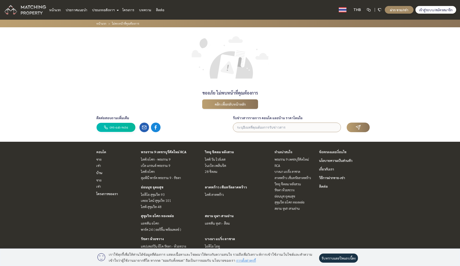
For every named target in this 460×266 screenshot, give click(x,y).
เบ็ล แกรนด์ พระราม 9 (155, 165)
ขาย (99, 159)
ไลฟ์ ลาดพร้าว (214, 194)
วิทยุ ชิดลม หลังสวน (219, 152)
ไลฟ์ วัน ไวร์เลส (215, 159)
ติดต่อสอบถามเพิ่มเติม (112, 118)
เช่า (98, 165)
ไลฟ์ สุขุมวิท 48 (151, 206)
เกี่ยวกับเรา (326, 169)
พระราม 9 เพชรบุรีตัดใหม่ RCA (163, 152)
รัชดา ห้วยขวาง (152, 239)
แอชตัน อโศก (150, 223)
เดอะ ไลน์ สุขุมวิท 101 (156, 200)
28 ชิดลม (211, 171)
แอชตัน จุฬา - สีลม (217, 223)
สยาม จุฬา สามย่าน (219, 216)
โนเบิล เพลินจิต (215, 165)
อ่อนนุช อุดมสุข (152, 187)
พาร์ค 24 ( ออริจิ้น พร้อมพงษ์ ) (161, 229)
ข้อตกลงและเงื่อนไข (332, 152)
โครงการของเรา (107, 194)
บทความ (145, 10)
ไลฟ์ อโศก (148, 171)
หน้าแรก (55, 10)
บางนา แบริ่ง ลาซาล (220, 239)
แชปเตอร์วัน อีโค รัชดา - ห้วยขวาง (163, 246)
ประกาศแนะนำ (76, 10)
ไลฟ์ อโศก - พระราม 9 (156, 159)
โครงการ (128, 10)
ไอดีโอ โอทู (212, 246)
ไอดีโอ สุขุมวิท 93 (153, 194)
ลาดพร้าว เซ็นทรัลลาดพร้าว (226, 187)
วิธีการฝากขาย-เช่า (332, 177)
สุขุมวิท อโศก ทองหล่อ (157, 216)
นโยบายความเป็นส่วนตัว (335, 160)
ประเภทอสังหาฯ (103, 10)
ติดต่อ (160, 10)
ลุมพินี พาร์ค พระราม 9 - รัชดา (161, 177)
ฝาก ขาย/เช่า (399, 10)
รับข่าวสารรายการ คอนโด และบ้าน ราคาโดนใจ (268, 118)
